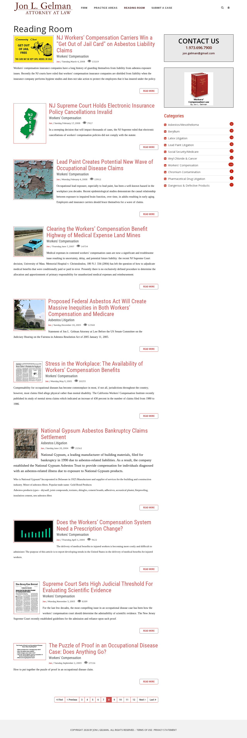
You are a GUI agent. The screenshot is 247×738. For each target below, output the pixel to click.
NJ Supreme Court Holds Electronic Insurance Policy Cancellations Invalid (30, 123)
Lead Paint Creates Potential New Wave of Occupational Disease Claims (33, 180)
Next (141, 699)
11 (127, 699)
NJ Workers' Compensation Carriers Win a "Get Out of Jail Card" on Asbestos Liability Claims (33, 49)
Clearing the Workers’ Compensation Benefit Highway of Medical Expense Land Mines (28, 241)
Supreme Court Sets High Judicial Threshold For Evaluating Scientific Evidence (27, 598)
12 (134, 699)
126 (231, 164)
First (60, 699)
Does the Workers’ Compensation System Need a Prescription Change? (33, 531)
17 (231, 150)
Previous (73, 699)
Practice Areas (106, 8)
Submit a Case (161, 8)
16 (231, 137)
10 (120, 699)
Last (152, 699)
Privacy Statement (165, 730)
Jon (58, 61)
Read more (149, 91)
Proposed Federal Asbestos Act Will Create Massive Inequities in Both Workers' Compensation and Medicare (29, 315)
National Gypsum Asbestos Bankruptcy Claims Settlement (26, 444)
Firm (84, 8)
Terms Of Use (144, 730)
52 (231, 123)
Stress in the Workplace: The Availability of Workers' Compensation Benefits (28, 372)
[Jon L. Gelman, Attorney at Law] (43, 7)
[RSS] (165, 124)
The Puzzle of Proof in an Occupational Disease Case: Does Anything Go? (30, 651)
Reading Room (134, 8)
